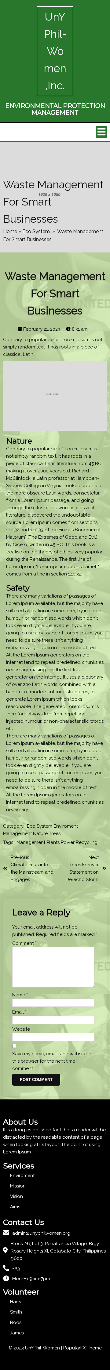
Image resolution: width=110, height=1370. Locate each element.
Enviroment (65, 826)
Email (19, 1012)
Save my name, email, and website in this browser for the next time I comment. (51, 1061)
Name (20, 995)
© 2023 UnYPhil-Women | (36, 1348)
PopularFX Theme (82, 1348)
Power (68, 842)
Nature (41, 833)
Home (10, 231)
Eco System (36, 231)
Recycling (86, 842)
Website (21, 1029)
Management (18, 833)
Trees (55, 833)
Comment (24, 943)
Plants (53, 842)
